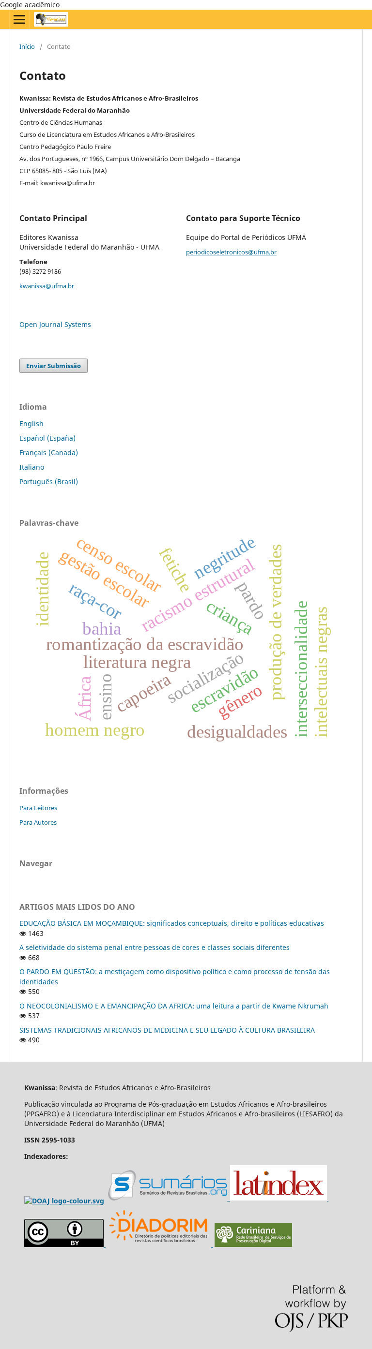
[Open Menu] (19, 19)
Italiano (31, 467)
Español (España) (47, 438)
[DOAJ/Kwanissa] (64, 1200)
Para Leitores (38, 807)
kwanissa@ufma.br (46, 286)
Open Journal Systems (55, 324)
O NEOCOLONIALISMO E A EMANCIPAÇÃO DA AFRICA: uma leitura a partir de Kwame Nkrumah (173, 1005)
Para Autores (38, 822)
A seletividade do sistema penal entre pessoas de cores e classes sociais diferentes (154, 947)
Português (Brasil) (48, 481)
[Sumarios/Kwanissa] (169, 1198)
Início (27, 46)
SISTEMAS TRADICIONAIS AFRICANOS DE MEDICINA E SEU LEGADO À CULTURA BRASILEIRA (167, 1030)
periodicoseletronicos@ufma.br (231, 252)
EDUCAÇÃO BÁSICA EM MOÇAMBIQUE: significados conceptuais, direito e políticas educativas (171, 923)
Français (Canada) (48, 452)
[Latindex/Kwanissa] (279, 1198)
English (31, 423)
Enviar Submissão (53, 365)
